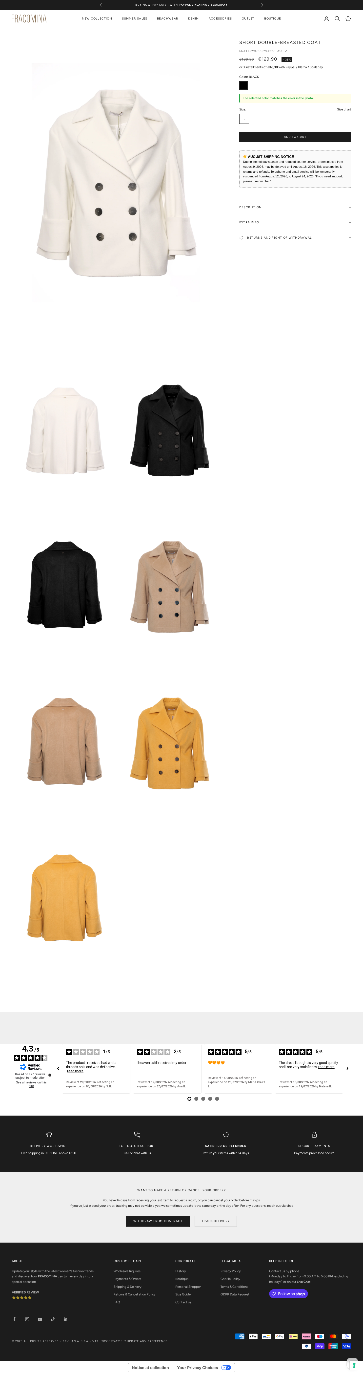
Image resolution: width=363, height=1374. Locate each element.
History (180, 1271)
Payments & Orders (127, 1279)
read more (75, 1071)
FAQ (117, 1302)
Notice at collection (150, 1367)
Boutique (181, 1279)
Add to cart (295, 137)
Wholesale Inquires (127, 1271)
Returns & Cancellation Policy (135, 1294)
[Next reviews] (347, 1068)
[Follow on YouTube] (40, 1319)
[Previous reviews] (58, 1068)
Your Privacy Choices (197, 1367)
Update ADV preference (147, 1341)
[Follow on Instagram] (27, 1319)
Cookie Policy (230, 1279)
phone (294, 1271)
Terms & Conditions (234, 1287)
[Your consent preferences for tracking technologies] (354, 1365)
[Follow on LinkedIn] (65, 1319)
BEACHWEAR (167, 18)
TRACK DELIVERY (216, 1221)
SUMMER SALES (134, 18)
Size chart (344, 109)
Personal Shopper (188, 1287)
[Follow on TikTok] (52, 1319)
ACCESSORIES (220, 18)
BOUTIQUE (272, 18)
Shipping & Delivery (127, 1287)
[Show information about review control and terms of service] (50, 1075)
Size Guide (183, 1294)
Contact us (183, 1302)
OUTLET (248, 18)
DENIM (193, 18)
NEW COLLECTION (97, 18)
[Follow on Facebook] (14, 1319)
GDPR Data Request (235, 1294)
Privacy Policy (231, 1271)
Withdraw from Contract (157, 1221)
